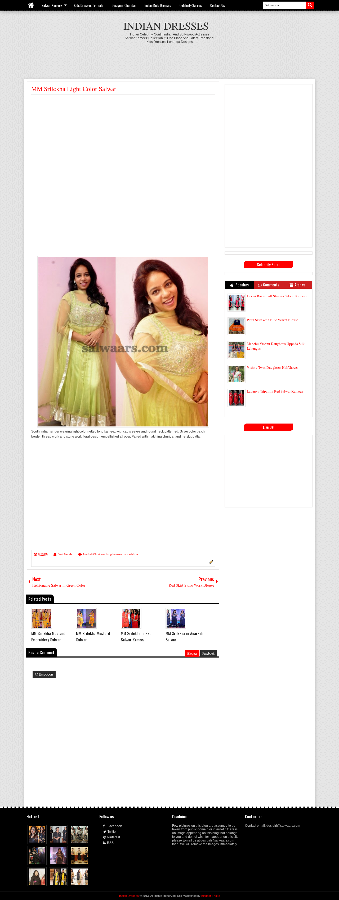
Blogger (192, 653)
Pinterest (113, 837)
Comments (271, 284)
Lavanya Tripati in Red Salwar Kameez (275, 391)
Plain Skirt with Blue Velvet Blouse (272, 319)
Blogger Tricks (210, 895)
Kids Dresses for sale (88, 5)
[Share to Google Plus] (43, 838)
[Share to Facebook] (32, 838)
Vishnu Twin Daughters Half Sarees (272, 367)
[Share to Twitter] (37, 838)
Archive (300, 284)
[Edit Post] (210, 563)
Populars (242, 284)
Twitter (112, 832)
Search (310, 5)
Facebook (208, 653)
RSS (110, 843)
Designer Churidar (124, 5)
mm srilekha (131, 554)
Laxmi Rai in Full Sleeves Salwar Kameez (277, 296)
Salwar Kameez (52, 5)
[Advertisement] (169, 58)
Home (31, 5)
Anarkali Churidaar (94, 554)
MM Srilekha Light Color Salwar (73, 88)
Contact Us (217, 5)
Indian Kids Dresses (158, 5)
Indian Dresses (166, 26)
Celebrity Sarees (191, 5)
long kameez (114, 554)
